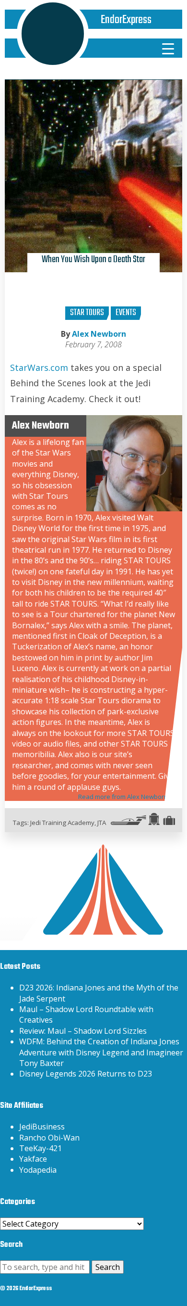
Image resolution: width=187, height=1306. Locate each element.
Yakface (33, 1159)
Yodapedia (38, 1170)
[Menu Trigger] (168, 48)
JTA (101, 822)
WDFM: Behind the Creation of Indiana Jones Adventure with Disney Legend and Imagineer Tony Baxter (101, 1052)
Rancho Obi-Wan (49, 1137)
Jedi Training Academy (62, 822)
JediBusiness (42, 1126)
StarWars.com (39, 367)
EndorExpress (126, 20)
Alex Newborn (99, 334)
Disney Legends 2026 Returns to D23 (85, 1073)
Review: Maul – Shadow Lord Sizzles (83, 1031)
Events (126, 313)
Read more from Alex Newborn (123, 796)
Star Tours (87, 313)
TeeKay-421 (40, 1148)
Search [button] (107, 1267)
